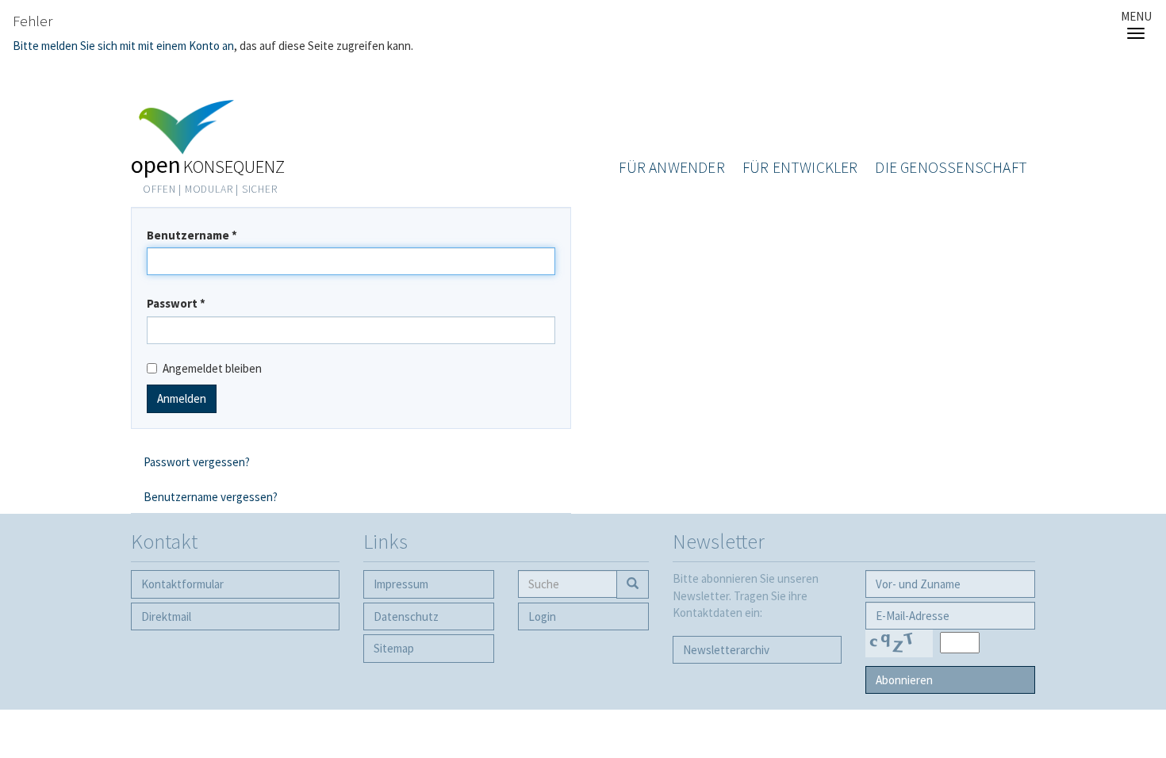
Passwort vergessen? (197, 461)
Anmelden (181, 398)
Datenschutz (406, 616)
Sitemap (394, 648)
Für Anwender (671, 167)
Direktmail (166, 616)
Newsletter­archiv (726, 649)
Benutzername (192, 235)
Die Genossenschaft (951, 167)
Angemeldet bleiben (212, 368)
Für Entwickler (800, 167)
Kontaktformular (182, 583)
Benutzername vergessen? (211, 496)
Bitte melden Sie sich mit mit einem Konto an (123, 45)
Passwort (176, 303)
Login (542, 616)
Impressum (401, 583)
